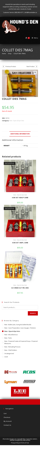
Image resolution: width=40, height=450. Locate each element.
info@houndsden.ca (31, 12)
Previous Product (11, 66)
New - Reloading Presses (12, 347)
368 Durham (26, 440)
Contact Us (7, 425)
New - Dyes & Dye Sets (16, 121)
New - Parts (8, 338)
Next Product (30, 66)
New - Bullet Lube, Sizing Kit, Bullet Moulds (17, 325)
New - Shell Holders (10, 350)
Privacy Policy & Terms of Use (20, 443)
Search (33, 313)
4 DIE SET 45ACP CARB (20, 198)
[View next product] (36, 66)
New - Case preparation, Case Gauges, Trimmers (20, 328)
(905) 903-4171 (18, 12)
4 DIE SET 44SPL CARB (20, 243)
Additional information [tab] (20, 134)
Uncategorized (9, 353)
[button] (35, 72)
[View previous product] (3, 66)
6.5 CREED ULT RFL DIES (20, 288)
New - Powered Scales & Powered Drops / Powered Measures (21, 342)
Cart (5, 413)
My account (8, 421)
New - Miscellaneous (11, 335)
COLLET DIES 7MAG (20, 53)
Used (6, 357)
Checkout (7, 417)
